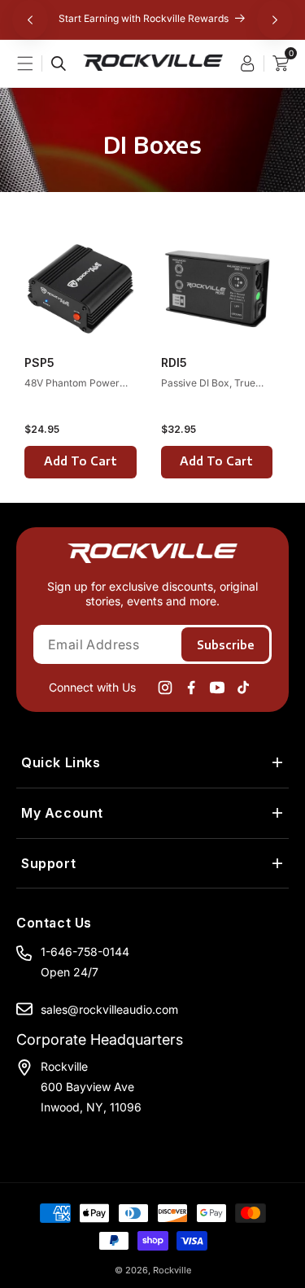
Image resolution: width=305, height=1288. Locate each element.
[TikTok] (243, 687)
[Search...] (58, 63)
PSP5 (39, 362)
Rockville (172, 1270)
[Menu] (33, 63)
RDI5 (174, 362)
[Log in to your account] (251, 63)
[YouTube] (217, 687)
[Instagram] (165, 687)
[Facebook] (191, 687)
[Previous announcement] (30, 19)
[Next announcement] (275, 19)
